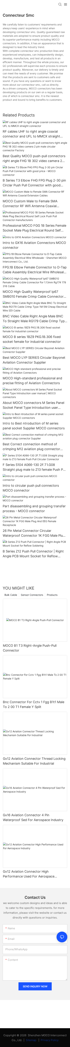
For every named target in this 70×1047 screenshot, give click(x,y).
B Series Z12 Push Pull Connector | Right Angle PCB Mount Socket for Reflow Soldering (33, 554)
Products (52, 594)
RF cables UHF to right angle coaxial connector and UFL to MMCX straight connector (31, 134)
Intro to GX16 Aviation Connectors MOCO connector (34, 245)
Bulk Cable (10, 594)
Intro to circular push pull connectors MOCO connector (31, 488)
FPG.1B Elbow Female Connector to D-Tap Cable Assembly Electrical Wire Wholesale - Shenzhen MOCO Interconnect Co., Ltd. (35, 270)
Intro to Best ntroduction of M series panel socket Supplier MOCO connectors (34, 425)
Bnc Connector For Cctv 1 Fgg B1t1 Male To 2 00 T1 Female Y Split (33, 704)
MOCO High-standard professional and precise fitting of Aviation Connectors (32, 380)
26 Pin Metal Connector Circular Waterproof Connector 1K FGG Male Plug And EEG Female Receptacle (34, 533)
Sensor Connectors (32, 594)
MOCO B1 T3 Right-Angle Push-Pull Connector (30, 648)
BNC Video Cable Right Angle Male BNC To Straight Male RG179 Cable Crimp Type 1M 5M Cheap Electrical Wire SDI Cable (34, 318)
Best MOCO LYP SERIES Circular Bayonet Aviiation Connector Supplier (34, 360)
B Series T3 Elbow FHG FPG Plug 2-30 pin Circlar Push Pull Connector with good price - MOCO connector (34, 183)
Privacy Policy (50, 1040)
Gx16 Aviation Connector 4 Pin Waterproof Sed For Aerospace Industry (33, 817)
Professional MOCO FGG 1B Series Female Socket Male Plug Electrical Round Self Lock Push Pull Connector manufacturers (34, 228)
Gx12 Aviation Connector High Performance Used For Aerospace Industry (28, 874)
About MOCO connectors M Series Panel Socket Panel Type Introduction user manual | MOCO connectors (33, 405)
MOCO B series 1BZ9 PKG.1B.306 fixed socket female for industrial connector (32, 339)
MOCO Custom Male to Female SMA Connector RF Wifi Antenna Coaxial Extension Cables (30, 203)
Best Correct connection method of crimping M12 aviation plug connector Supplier (31, 446)
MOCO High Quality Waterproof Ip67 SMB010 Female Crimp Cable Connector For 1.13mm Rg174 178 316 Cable (33, 294)
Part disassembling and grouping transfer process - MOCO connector (34, 508)
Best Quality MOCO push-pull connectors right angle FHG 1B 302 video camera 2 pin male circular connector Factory (34, 158)
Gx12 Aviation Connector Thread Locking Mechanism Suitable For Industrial (34, 761)
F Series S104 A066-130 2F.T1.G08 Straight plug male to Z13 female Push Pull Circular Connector (34, 467)
